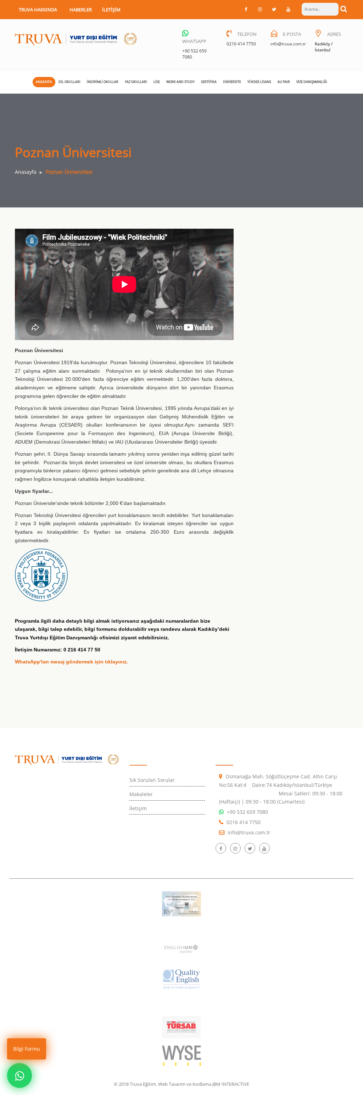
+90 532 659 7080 (247, 811)
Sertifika (209, 81)
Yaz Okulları (136, 81)
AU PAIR (284, 81)
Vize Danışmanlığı (311, 81)
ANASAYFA (44, 81)
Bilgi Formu (26, 1048)
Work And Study (180, 81)
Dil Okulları (69, 81)
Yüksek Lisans (259, 81)
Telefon (247, 34)
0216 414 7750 (241, 44)
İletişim (111, 9)
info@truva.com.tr (288, 44)
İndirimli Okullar (102, 81)
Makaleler (141, 794)
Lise (156, 81)
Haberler (80, 9)
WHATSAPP (194, 41)
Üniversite (232, 81)
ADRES (334, 34)
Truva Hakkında (38, 9)
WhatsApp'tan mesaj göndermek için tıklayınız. (71, 662)
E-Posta (292, 34)
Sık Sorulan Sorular (152, 780)
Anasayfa (26, 171)
